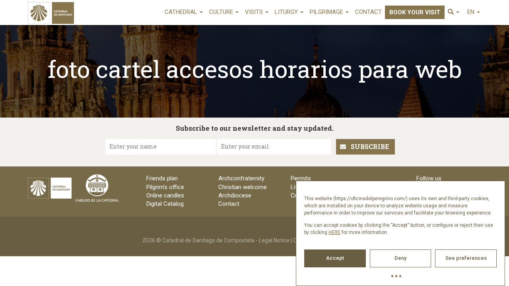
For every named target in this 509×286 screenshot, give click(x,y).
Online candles (165, 195)
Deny (400, 258)
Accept (335, 258)
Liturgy (287, 11)
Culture (222, 11)
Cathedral (182, 11)
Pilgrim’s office (165, 187)
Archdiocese (234, 195)
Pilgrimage (327, 11)
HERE (334, 232)
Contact (368, 11)
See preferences (466, 258)
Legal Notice (274, 240)
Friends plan (162, 178)
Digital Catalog (165, 203)
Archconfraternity (241, 178)
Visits (254, 11)
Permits (301, 178)
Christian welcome (242, 187)
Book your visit (414, 12)
